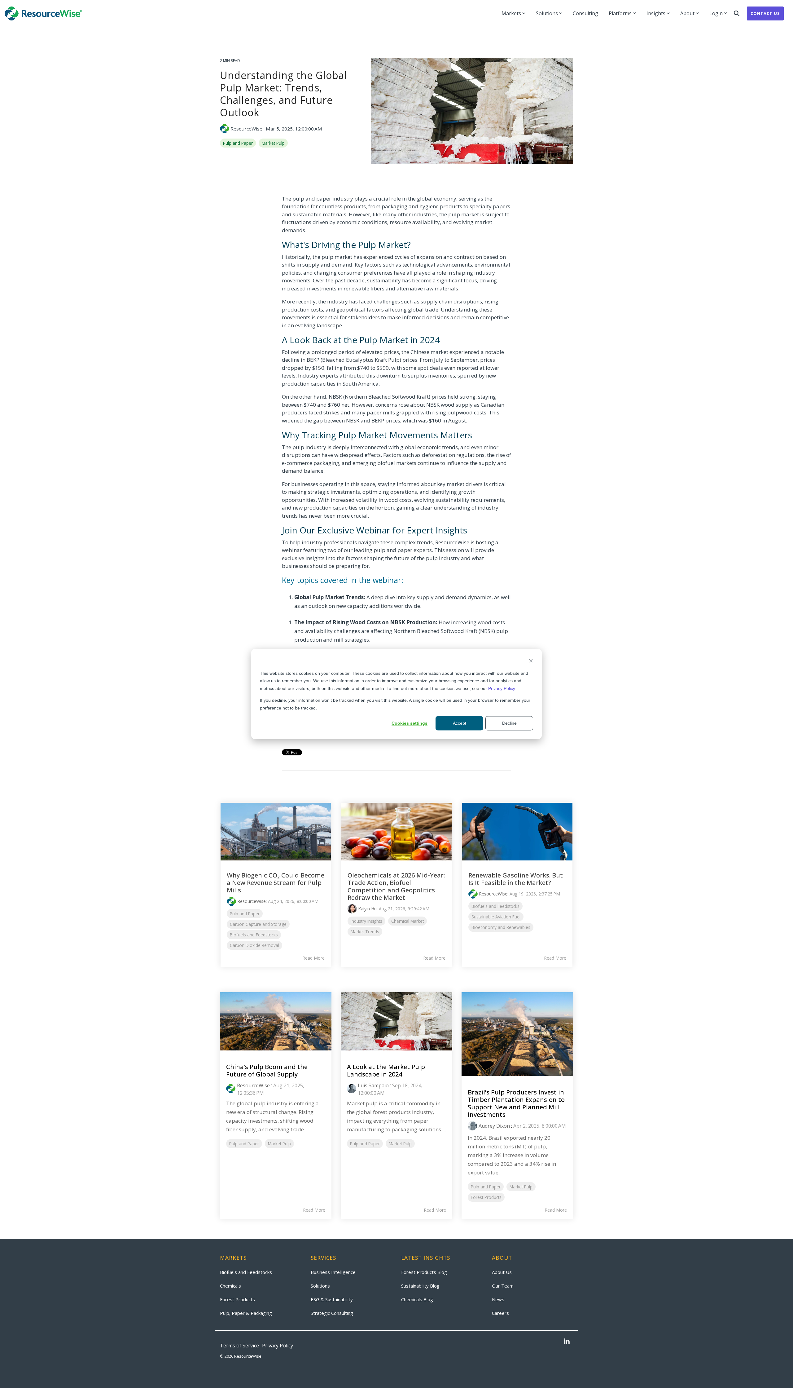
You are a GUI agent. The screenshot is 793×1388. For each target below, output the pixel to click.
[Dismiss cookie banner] (531, 661)
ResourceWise (246, 129)
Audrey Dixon (494, 1125)
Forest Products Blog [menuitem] (424, 1272)
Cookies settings (409, 723)
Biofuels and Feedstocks (254, 935)
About (687, 13)
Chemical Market (407, 921)
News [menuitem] (498, 1299)
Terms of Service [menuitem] (239, 1345)
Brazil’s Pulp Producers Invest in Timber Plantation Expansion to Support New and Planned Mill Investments (516, 1103)
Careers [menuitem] (500, 1313)
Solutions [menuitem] (320, 1286)
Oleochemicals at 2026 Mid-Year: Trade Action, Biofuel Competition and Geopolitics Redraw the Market (396, 886)
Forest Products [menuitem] (237, 1299)
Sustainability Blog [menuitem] (420, 1286)
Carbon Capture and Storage (258, 924)
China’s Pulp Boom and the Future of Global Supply (267, 1070)
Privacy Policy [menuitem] (277, 1345)
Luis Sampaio (373, 1085)
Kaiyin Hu (367, 909)
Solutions (547, 13)
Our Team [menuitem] (503, 1286)
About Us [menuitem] (502, 1272)
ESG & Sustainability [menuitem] (332, 1299)
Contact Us (765, 13)
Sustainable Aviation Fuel (495, 917)
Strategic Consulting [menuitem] (332, 1313)
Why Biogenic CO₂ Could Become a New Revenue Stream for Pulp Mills (275, 882)
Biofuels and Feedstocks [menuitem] (246, 1272)
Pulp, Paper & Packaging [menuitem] (246, 1313)
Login (716, 13)
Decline (509, 723)
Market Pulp (273, 143)
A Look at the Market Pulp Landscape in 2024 (386, 1070)
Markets (511, 13)
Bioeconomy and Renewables (500, 927)
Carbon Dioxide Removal (254, 945)
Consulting (585, 13)
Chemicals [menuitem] (230, 1286)
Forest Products (486, 1197)
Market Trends (365, 932)
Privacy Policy (501, 688)
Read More (313, 958)
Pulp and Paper (238, 143)
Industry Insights (366, 921)
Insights (655, 13)
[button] (567, 1341)
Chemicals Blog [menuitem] (417, 1299)
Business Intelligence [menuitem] (333, 1272)
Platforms (620, 13)
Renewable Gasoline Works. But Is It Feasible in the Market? (515, 879)
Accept (459, 723)
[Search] (737, 13)
